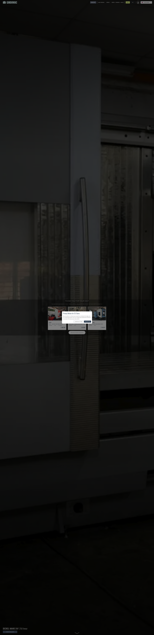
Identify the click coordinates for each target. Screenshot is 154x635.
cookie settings (78, 321)
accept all (87, 321)
